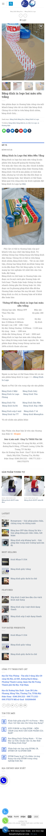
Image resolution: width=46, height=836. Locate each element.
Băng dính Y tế (31, 411)
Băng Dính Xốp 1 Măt (33, 405)
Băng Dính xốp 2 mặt (11, 411)
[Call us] (17, 705)
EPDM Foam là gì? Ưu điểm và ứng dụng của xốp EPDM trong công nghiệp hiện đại (24, 758)
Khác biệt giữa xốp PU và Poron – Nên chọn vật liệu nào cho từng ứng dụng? (26, 721)
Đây (24, 184)
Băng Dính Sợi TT (10, 414)
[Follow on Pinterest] (21, 705)
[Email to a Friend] (17, 131)
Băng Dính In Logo (30, 11)
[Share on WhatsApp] (4, 131)
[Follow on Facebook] (4, 705)
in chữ (28, 123)
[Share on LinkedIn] (25, 131)
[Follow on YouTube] (25, 705)
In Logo (34, 123)
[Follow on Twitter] (12, 705)
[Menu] (3, 4)
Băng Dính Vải (8, 402)
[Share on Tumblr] (29, 131)
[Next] (40, 52)
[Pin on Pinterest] (21, 131)
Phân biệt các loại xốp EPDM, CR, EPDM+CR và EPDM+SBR (23, 749)
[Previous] (5, 52)
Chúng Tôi (22, 821)
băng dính (12, 123)
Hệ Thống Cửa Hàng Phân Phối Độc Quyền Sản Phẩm (23, 824)
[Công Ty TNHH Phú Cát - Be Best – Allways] (28, 3)
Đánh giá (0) (7, 150)
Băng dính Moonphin (33, 414)
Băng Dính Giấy (30, 391)
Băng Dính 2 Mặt (9, 391)
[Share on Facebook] (8, 131)
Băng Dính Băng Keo (16, 11)
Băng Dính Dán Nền (32, 402)
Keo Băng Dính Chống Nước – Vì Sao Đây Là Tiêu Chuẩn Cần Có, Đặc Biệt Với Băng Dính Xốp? (25, 740)
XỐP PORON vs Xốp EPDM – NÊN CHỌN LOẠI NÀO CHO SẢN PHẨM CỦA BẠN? (25, 730)
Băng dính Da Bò (10, 405)
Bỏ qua (34, 834)
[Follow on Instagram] (8, 705)
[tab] (23, 145)
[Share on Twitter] (12, 131)
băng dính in (20, 123)
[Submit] (11, 4)
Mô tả (4, 145)
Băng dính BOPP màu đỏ (33, 500)
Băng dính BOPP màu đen (10, 501)
